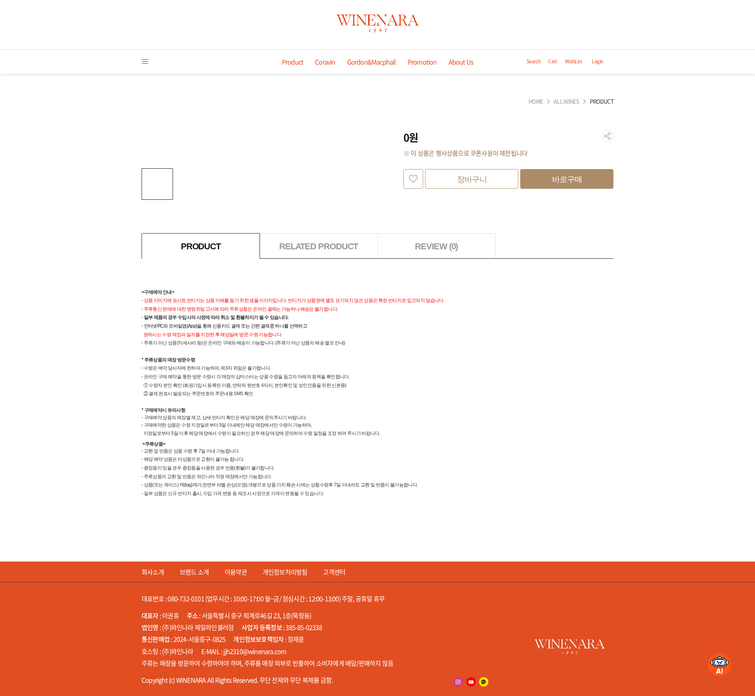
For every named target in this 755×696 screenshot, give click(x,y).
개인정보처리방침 (285, 571)
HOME (535, 101)
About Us (461, 61)
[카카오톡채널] (483, 682)
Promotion (422, 61)
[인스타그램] (458, 682)
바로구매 (567, 179)
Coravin (325, 61)
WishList (573, 61)
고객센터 (334, 571)
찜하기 (413, 179)
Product (292, 61)
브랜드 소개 (194, 571)
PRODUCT (601, 101)
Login (597, 61)
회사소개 (153, 571)
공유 (607, 136)
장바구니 (472, 179)
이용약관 (236, 571)
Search (533, 61)
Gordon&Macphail (371, 61)
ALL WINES (566, 101)
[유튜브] (471, 682)
